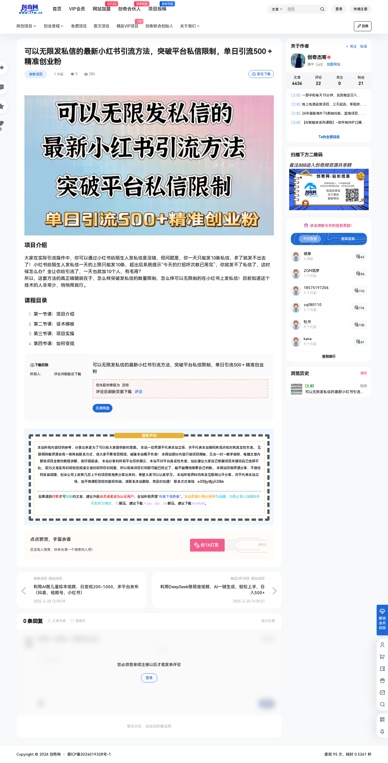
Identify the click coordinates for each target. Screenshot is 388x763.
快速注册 (360, 9)
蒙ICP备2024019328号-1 (89, 754)
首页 (57, 9)
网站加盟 (102, 7)
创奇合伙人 (129, 7)
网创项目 (24, 26)
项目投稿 (157, 7)
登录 (338, 9)
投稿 (365, 26)
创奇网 (55, 754)
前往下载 (264, 74)
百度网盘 (102, 408)
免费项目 (36, 74)
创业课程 (52, 26)
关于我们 (188, 26)
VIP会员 (77, 9)
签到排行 (329, 357)
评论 (139, 391)
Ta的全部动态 (329, 137)
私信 (363, 47)
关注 (353, 47)
